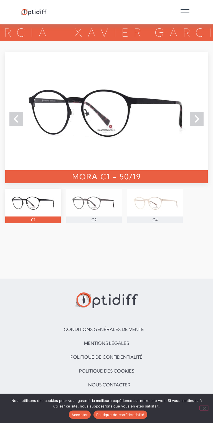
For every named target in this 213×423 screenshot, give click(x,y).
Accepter (80, 414)
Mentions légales (106, 343)
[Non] (204, 408)
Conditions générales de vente (104, 329)
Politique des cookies (106, 371)
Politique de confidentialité (106, 357)
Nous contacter (109, 385)
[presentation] (16, 119)
